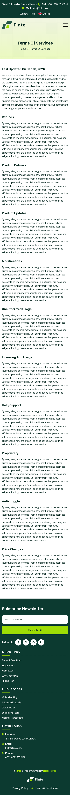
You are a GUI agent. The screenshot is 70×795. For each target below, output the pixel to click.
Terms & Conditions (11, 660)
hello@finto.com (37, 8)
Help (33, 13)
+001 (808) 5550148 (55, 4)
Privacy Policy (20, 788)
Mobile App (7, 670)
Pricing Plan (8, 680)
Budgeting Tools (10, 712)
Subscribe (34, 630)
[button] (65, 25)
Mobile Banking (10, 697)
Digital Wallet (8, 707)
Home (23, 48)
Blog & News (8, 665)
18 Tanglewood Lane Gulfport (20, 738)
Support (24, 13)
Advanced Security (11, 702)
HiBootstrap (49, 770)
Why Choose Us (10, 675)
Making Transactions (12, 717)
